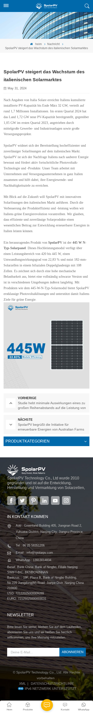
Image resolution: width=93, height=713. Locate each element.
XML (22, 683)
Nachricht (53, 44)
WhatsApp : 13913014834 (33, 560)
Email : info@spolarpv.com (34, 552)
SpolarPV (55, 242)
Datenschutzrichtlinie (52, 683)
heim (38, 44)
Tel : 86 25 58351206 (30, 545)
